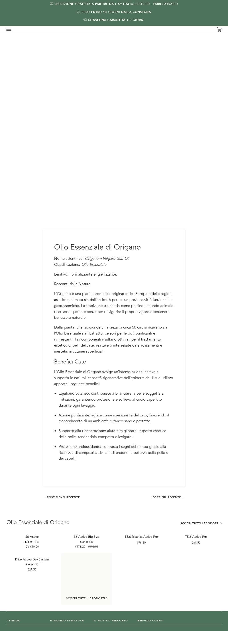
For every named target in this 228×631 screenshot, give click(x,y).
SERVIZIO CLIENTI (151, 620)
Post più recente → (169, 497)
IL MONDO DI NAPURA (67, 620)
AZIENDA (13, 620)
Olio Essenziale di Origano (37, 522)
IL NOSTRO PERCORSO (111, 620)
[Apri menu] (13, 29)
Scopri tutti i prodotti (199, 523)
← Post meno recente (61, 497)
